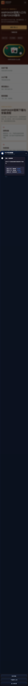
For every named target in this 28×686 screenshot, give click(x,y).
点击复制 (18, 168)
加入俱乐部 (14, 683)
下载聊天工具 (14, 679)
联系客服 (14, 676)
